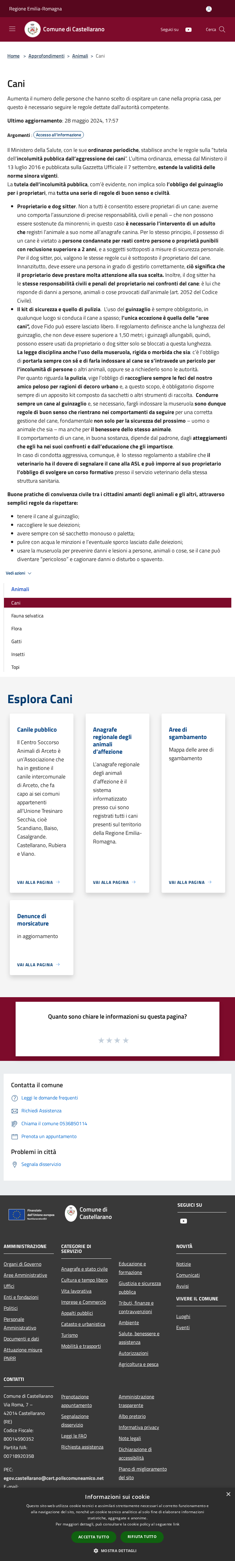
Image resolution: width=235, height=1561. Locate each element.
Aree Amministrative (25, 1275)
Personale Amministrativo (20, 1323)
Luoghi (183, 1316)
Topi (15, 667)
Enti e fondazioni (21, 1297)
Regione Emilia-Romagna (35, 8)
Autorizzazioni (133, 1353)
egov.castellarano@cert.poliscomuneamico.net (54, 1478)
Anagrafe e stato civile (84, 1269)
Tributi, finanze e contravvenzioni (136, 1307)
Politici (11, 1308)
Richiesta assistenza (82, 1446)
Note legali (130, 1438)
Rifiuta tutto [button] (142, 1536)
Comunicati (188, 1275)
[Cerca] (222, 29)
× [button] (228, 1494)
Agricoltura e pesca (139, 1364)
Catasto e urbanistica (83, 1324)
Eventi (183, 1327)
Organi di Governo (22, 1264)
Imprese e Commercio (83, 1302)
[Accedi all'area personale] (208, 9)
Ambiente (129, 1322)
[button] (117, 1551)
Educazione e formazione (132, 1268)
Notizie (183, 1264)
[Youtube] (186, 29)
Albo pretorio (132, 1416)
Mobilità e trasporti (81, 1346)
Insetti (18, 654)
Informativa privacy (139, 1427)
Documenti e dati (21, 1338)
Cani (16, 602)
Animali (80, 55)
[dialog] (117, 1524)
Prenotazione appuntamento (76, 1401)
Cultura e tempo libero (84, 1280)
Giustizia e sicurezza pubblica (140, 1287)
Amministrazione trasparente (136, 1401)
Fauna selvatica (27, 615)
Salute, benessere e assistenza (139, 1338)
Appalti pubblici (77, 1313)
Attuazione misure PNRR (23, 1354)
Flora (16, 628)
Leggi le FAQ (74, 1435)
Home (13, 55)
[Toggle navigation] (12, 28)
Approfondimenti (46, 55)
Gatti (16, 641)
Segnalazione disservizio (75, 1420)
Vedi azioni (16, 573)
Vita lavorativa (76, 1291)
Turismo (69, 1335)
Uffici (9, 1286)
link (176, 1524)
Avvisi (182, 1286)
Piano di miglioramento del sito (143, 1473)
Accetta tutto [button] (93, 1537)
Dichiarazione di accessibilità (135, 1453)
